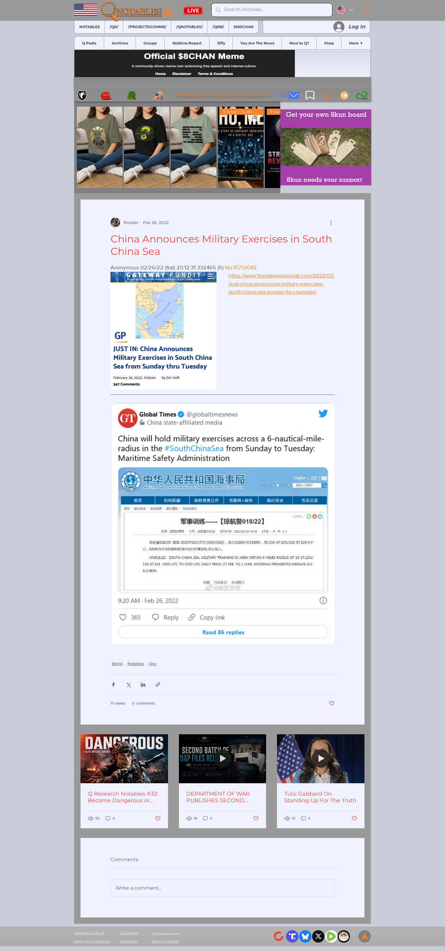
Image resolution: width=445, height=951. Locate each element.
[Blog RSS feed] (167, 12)
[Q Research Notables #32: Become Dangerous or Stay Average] (124, 758)
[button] (366, 9)
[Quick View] (100, 147)
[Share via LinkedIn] (143, 684)
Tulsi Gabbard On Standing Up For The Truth (320, 797)
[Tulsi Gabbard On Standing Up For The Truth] (320, 758)
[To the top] (364, 936)
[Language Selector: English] (345, 9)
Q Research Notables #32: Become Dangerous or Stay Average (123, 797)
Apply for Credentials (92, 941)
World (117, 663)
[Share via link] (158, 684)
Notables (135, 663)
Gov (153, 663)
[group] (177, 147)
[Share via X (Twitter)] (128, 684)
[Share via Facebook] (113, 684)
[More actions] (331, 222)
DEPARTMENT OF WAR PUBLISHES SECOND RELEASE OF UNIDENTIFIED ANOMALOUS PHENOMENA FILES (218, 797)
